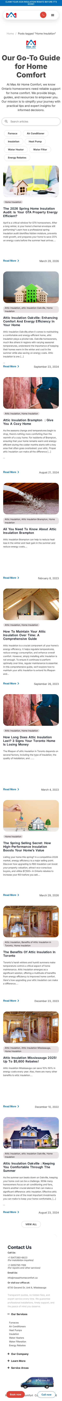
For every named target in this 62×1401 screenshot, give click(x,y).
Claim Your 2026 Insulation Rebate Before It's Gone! (31, 3)
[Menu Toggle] (52, 15)
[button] (16, 149)
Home (10, 33)
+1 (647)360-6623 (17, 1257)
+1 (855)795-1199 (17, 1265)
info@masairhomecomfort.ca (23, 1277)
